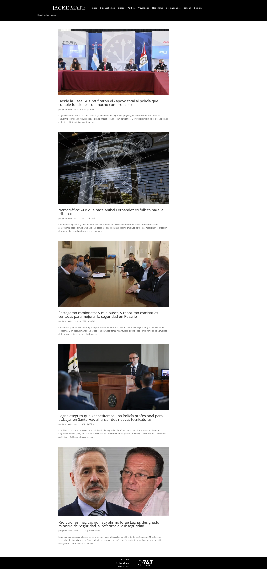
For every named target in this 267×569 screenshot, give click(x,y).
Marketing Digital (122, 563)
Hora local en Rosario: (47, 14)
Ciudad (121, 8)
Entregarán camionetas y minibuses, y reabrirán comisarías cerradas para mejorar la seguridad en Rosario (108, 314)
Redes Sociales (123, 566)
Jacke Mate (67, 109)
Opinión (198, 8)
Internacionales (173, 8)
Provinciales (143, 8)
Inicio (94, 8)
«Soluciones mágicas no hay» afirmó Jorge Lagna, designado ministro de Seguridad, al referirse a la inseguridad (108, 524)
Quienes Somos (107, 8)
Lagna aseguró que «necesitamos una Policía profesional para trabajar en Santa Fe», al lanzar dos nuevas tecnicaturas (110, 417)
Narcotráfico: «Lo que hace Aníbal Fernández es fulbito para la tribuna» (110, 211)
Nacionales (157, 8)
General (187, 8)
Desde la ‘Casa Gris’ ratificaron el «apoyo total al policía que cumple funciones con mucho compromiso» (108, 102)
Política (131, 8)
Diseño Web (124, 559)
